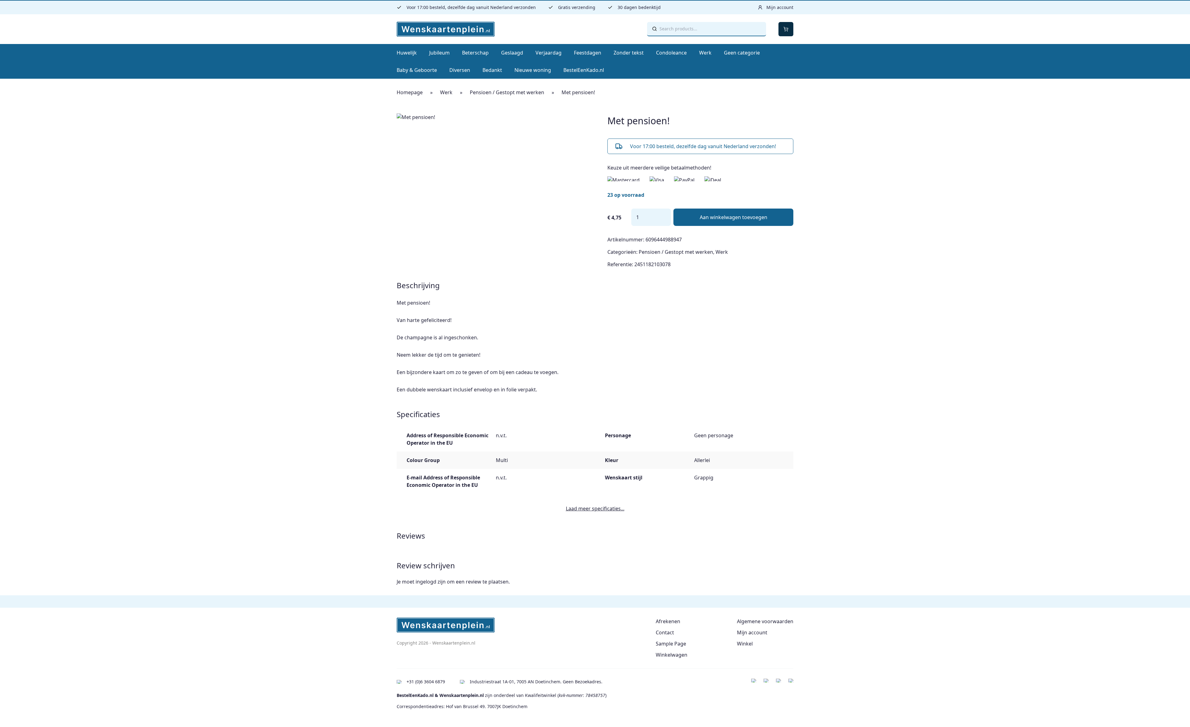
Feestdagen (587, 52)
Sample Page (671, 643)
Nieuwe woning (532, 70)
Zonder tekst (629, 52)
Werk (705, 52)
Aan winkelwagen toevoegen (733, 217)
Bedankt (492, 70)
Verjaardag (549, 52)
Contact (665, 632)
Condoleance (671, 52)
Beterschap (475, 52)
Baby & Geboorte (417, 70)
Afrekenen (668, 621)
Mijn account (752, 632)
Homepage (410, 92)
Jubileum (439, 52)
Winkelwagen (671, 654)
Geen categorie (742, 52)
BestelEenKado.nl (583, 70)
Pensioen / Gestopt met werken (507, 92)
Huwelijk (407, 52)
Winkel (745, 643)
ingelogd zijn (431, 581)
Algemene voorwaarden (765, 621)
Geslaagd (512, 52)
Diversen (459, 70)
